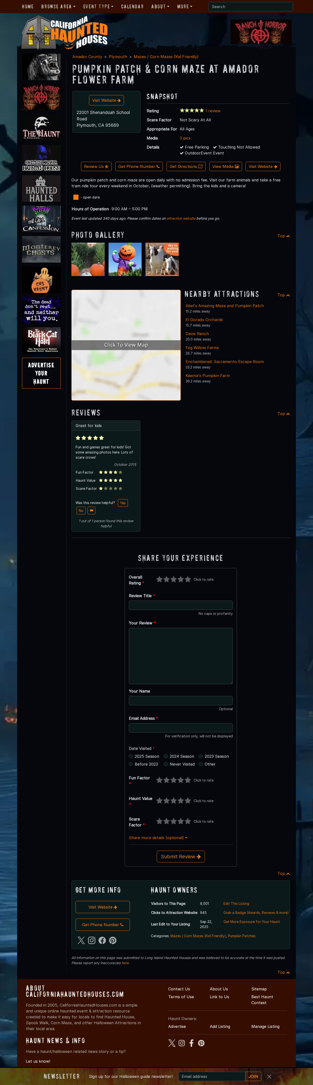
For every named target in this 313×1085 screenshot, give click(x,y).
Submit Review (179, 856)
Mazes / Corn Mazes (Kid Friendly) (166, 56)
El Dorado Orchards (204, 319)
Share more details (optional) (157, 837)
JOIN (253, 1076)
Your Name (139, 691)
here (125, 963)
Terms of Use (181, 996)
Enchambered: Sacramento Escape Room (225, 361)
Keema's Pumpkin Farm (208, 375)
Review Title (142, 595)
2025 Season (147, 756)
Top (282, 235)
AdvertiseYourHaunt (41, 373)
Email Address (143, 718)
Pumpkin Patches (242, 936)
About (158, 6)
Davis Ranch (197, 333)
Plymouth (118, 56)
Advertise (177, 1026)
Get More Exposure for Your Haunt (252, 922)
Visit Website (104, 100)
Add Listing (220, 1026)
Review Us (94, 166)
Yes (123, 503)
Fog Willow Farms (202, 347)
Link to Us (219, 996)
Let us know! (38, 1061)
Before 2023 (146, 764)
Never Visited (182, 764)
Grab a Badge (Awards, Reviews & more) (256, 912)
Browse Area (56, 6)
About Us (219, 988)
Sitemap (259, 988)
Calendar (132, 6)
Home (28, 6)
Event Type (96, 6)
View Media (223, 166)
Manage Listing (265, 1026)
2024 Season (182, 756)
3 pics (185, 138)
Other (210, 764)
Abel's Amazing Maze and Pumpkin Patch (225, 305)
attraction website (181, 218)
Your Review (142, 622)
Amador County (87, 56)
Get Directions (184, 166)
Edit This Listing (236, 903)
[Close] (269, 1077)
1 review (213, 110)
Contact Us (179, 988)
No (81, 510)
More (183, 6)
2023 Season (217, 756)
